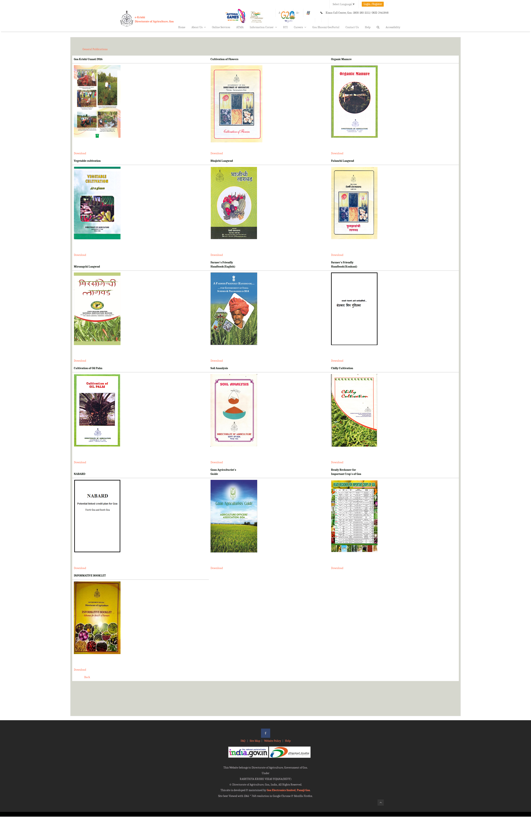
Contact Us (352, 27)
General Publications (95, 49)
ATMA (240, 27)
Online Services (221, 27)
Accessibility (393, 27)
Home (181, 27)
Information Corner (262, 27)
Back (87, 677)
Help (367, 27)
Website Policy (272, 741)
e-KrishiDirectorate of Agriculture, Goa (154, 19)
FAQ (243, 741)
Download (80, 153)
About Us (196, 27)
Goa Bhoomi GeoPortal (325, 27)
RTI (285, 27)
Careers (298, 27)
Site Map (255, 741)
